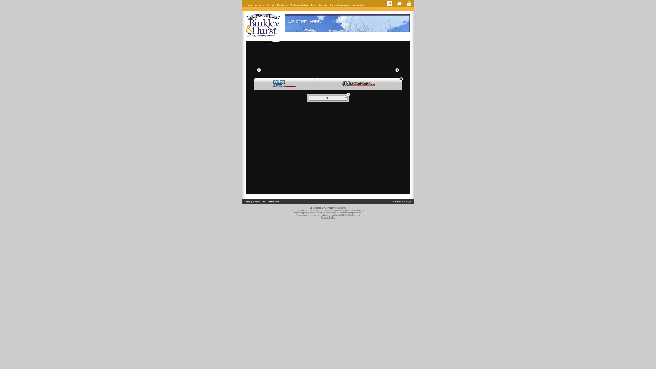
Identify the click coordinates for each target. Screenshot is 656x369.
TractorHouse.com (336, 208)
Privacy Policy (328, 217)
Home (249, 5)
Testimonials (274, 202)
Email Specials (259, 202)
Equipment (282, 5)
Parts (313, 5)
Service (271, 5)
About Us (259, 5)
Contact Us (358, 5)
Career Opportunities (340, 5)
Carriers (323, 5)
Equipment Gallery (299, 5)
